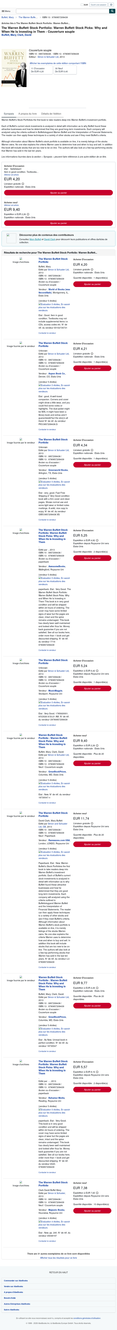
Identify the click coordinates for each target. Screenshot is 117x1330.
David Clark (49, 239)
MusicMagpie (55, 690)
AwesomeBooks (56, 566)
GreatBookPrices (57, 771)
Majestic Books (56, 1209)
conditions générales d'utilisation (87, 1318)
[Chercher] (112, 11)
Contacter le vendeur (47, 333)
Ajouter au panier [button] (58, 192)
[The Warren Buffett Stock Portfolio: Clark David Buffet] (21, 1182)
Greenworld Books (58, 469)
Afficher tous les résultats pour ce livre (58, 1257)
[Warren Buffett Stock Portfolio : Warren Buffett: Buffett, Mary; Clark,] (21, 735)
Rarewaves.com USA (59, 840)
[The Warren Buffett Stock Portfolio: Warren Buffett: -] (21, 529)
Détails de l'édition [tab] (51, 113)
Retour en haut (58, 1272)
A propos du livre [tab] (27, 113)
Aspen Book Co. (56, 373)
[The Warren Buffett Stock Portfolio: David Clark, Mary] (21, 812)
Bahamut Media (56, 1097)
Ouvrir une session (98, 4)
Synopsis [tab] (9, 113)
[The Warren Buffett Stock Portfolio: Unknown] (21, 343)
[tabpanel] (57, 138)
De (38, 70)
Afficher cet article (11, 174)
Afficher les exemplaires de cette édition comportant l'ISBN (58, 63)
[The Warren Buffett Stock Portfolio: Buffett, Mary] (21, 258)
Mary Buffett (35, 239)
